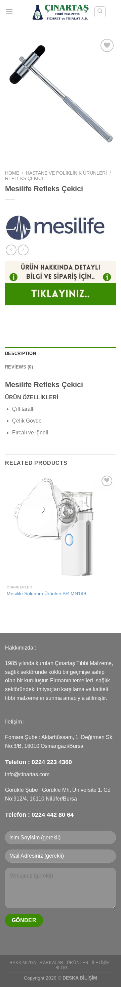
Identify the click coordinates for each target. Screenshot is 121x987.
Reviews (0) (19, 367)
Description (20, 353)
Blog (61, 967)
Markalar (51, 962)
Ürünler (77, 962)
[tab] (60, 353)
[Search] (100, 11)
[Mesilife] (55, 228)
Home (12, 173)
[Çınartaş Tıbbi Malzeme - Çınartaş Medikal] (60, 11)
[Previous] (11, 155)
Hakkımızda (22, 962)
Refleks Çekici (24, 178)
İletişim (101, 962)
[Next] (30, 155)
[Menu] (9, 11)
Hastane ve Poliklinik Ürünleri (66, 173)
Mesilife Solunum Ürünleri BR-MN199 (46, 593)
